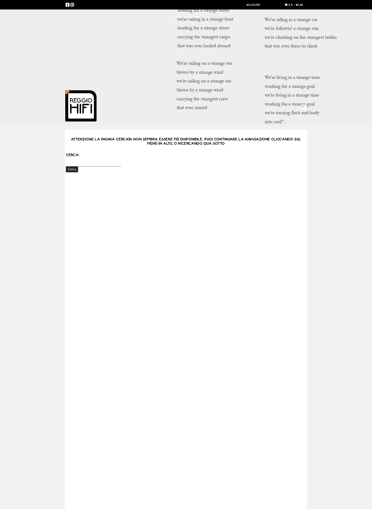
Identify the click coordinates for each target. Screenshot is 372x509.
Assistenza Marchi (186, 16)
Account (253, 5)
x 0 (295, 5)
